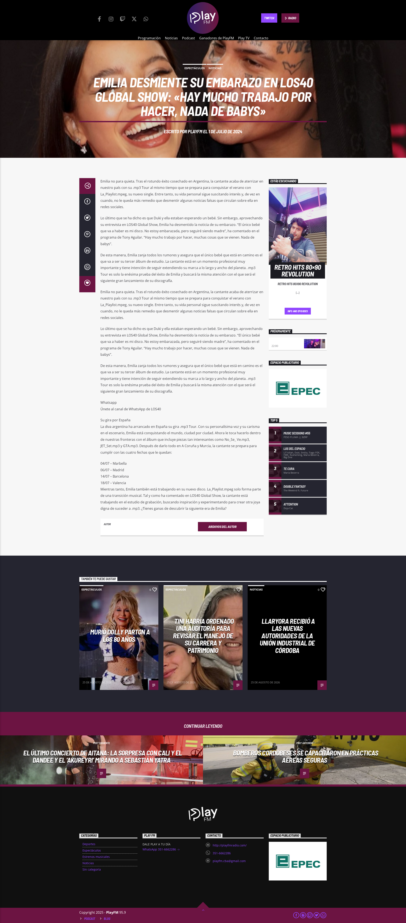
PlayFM (195, 131)
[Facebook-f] (99, 18)
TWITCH (269, 18)
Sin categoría (91, 869)
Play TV (244, 38)
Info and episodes (298, 311)
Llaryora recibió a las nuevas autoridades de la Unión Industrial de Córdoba (287, 635)
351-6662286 (222, 853)
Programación (149, 38)
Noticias (171, 38)
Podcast (188, 38)
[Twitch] (122, 18)
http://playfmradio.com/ (230, 845)
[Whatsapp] (146, 18)
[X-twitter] (134, 18)
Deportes (88, 844)
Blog (107, 918)
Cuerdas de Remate (285, 341)
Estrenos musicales (96, 857)
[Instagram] (111, 18)
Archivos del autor (222, 527)
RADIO (292, 18)
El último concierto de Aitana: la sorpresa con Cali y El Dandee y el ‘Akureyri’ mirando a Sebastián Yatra (102, 756)
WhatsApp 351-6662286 (160, 849)
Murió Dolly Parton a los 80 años (120, 635)
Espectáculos (194, 68)
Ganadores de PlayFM (216, 38)
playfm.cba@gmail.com (229, 861)
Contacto (261, 38)
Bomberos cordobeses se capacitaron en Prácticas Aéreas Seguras (305, 756)
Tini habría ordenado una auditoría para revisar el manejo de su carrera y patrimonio (203, 635)
